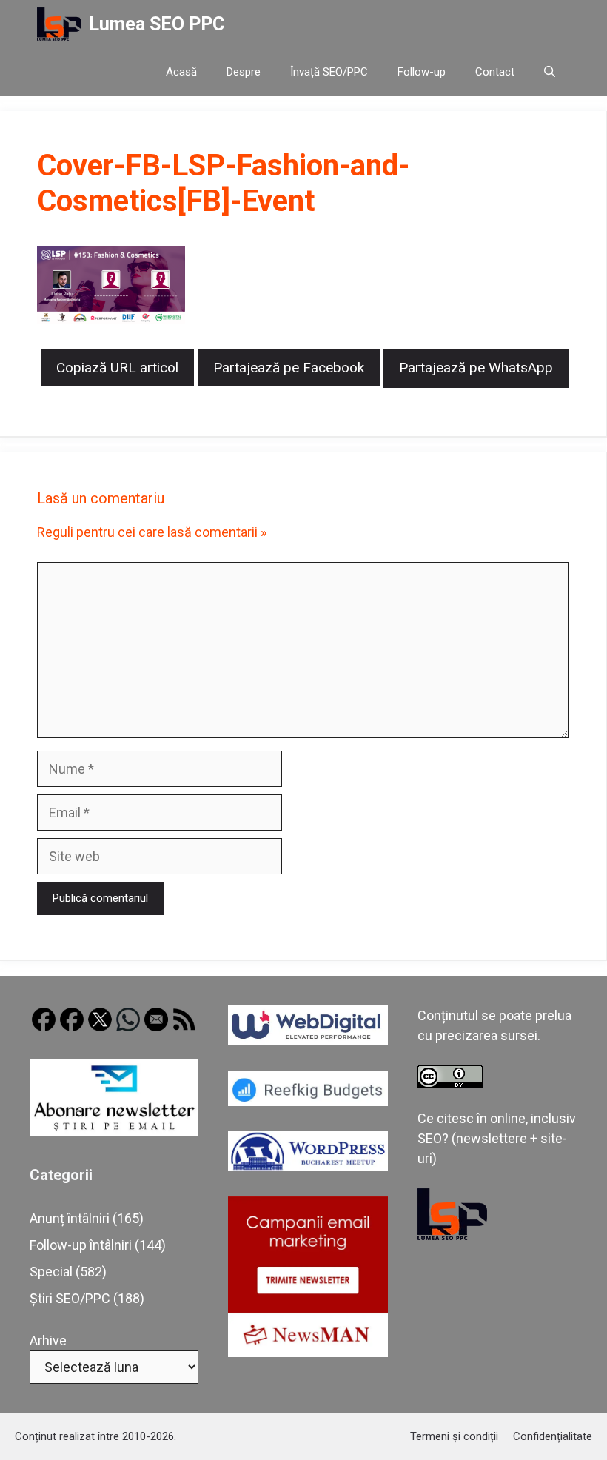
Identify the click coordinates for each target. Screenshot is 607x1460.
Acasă (181, 71)
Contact (494, 71)
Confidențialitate (552, 1436)
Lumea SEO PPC (156, 24)
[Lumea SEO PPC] (59, 24)
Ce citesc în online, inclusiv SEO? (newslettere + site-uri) (496, 1138)
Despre (244, 71)
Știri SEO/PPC (70, 1298)
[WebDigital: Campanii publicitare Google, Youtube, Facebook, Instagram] (308, 1040)
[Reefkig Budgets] (308, 1101)
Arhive (48, 1340)
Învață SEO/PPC (329, 71)
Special (51, 1271)
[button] (549, 72)
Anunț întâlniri (70, 1218)
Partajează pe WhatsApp (476, 367)
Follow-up (422, 71)
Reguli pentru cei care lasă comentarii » (151, 532)
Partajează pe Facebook (288, 367)
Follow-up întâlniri (81, 1245)
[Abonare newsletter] (114, 1131)
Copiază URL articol (117, 367)
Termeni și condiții (454, 1436)
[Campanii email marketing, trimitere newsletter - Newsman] (308, 1352)
